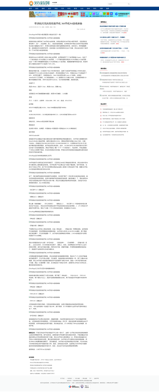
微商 (107, 8)
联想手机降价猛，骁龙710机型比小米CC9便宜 (114, 118)
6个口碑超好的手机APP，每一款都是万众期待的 (114, 122)
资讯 (36, 8)
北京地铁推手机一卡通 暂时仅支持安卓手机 (113, 134)
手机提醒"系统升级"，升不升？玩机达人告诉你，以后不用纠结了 (46, 359)
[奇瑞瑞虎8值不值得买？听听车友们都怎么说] (111, 79)
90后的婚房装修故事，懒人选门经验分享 (113, 109)
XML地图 (77, 378)
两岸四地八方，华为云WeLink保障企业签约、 (114, 112)
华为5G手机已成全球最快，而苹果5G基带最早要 (114, 128)
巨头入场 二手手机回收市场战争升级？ (112, 115)
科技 (56, 8)
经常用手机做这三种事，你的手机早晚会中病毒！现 (115, 131)
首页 (30, 8)
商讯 (94, 8)
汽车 (62, 8)
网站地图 (85, 378)
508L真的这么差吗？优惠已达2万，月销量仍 (112, 37)
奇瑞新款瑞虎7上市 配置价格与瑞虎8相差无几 (113, 57)
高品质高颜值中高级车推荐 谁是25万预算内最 (113, 26)
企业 (81, 8)
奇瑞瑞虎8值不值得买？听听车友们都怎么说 (114, 82)
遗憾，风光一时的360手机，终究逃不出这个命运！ (42, 370)
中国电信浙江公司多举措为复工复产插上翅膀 (41, 368)
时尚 (69, 8)
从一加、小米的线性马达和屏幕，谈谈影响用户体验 (115, 125)
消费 (101, 8)
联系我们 (70, 378)
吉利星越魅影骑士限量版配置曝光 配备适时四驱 (115, 75)
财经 (43, 8)
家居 (75, 8)
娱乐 (49, 8)
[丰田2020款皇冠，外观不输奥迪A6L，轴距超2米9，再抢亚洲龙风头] (115, 88)
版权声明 (96, 378)
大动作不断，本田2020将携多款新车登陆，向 (115, 98)
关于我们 (62, 378)
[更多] (125, 32)
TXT (90, 378)
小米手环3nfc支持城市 (43, 349)
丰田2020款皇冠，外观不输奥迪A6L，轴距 (115, 91)
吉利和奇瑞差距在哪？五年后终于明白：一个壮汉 (114, 48)
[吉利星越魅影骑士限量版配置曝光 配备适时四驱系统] (113, 73)
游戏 (88, 8)
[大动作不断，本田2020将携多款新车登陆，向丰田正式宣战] (115, 95)
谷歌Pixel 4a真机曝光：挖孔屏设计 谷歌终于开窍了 (42, 373)
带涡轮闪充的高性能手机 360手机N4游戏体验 (41, 365)
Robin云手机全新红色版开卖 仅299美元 (39, 362)
